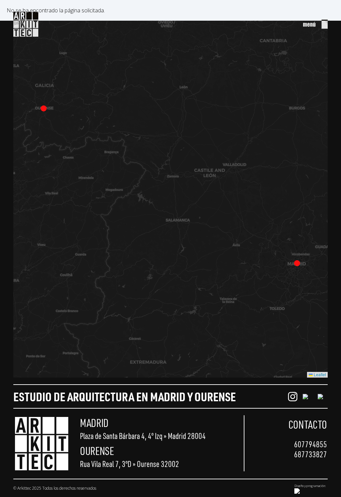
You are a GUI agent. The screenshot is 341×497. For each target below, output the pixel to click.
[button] (297, 263)
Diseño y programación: (310, 486)
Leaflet (319, 374)
